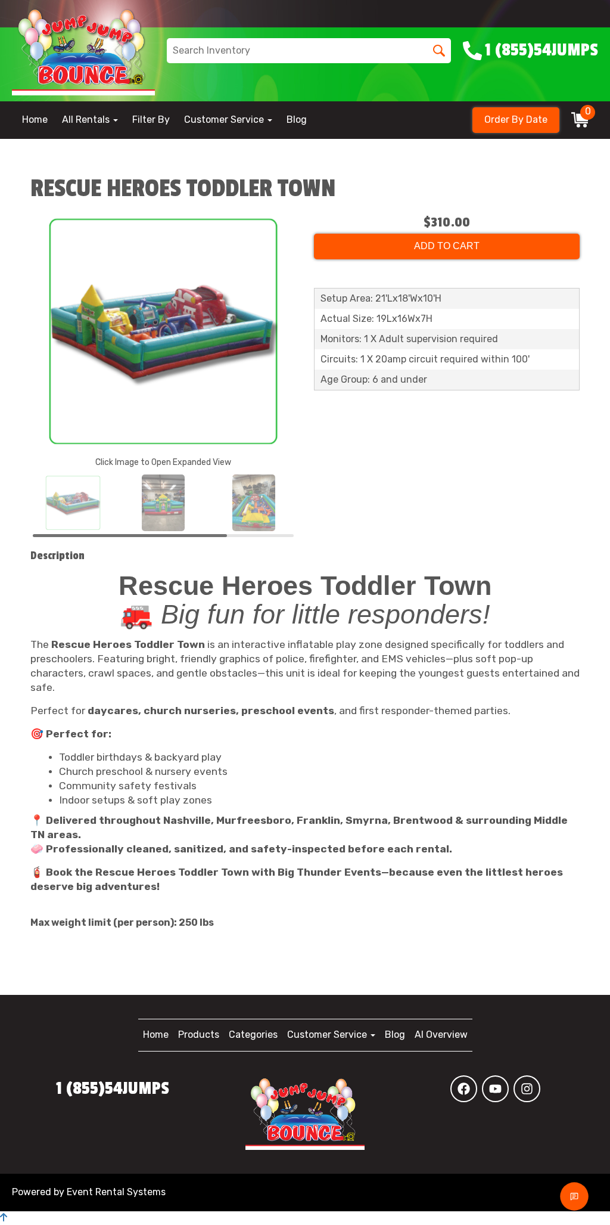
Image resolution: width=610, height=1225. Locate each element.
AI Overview (441, 1034)
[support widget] (574, 1196)
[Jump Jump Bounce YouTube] (495, 1088)
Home (35, 119)
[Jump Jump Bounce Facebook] (463, 1088)
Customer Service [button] (225, 119)
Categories (253, 1034)
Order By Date (515, 119)
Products (198, 1034)
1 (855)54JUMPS (112, 1088)
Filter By (151, 119)
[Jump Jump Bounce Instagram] (526, 1088)
